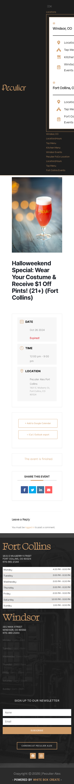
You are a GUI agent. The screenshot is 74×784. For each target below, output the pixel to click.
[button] (49, 6)
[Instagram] (41, 756)
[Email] (48, 489)
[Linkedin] (40, 489)
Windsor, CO (62, 28)
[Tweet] (32, 489)
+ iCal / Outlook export (38, 434)
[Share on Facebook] (24, 489)
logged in (29, 527)
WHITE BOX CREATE (46, 779)
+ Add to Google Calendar (38, 423)
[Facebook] (33, 756)
